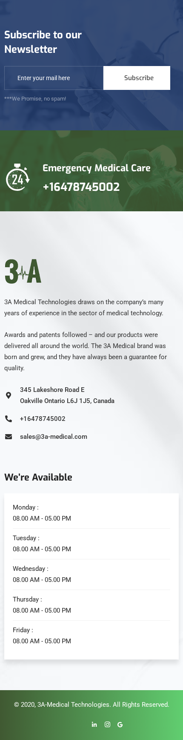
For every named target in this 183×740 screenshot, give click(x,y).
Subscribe (139, 78)
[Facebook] (66, 725)
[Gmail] (117, 725)
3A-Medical (53, 704)
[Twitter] (79, 725)
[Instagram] (104, 725)
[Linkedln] (92, 725)
